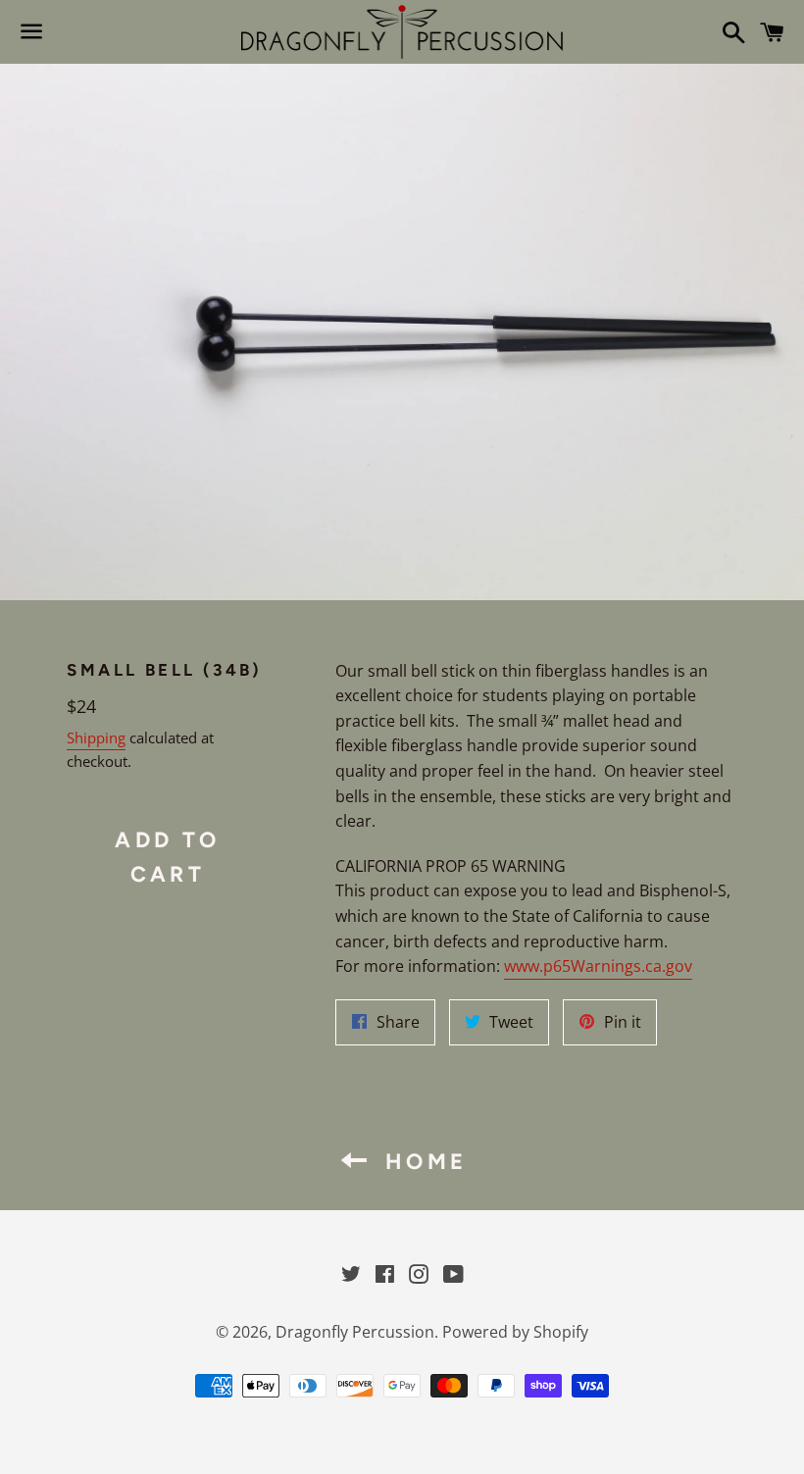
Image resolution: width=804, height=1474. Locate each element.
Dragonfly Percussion (355, 1332)
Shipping (96, 737)
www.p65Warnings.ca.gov (598, 966)
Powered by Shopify (515, 1332)
